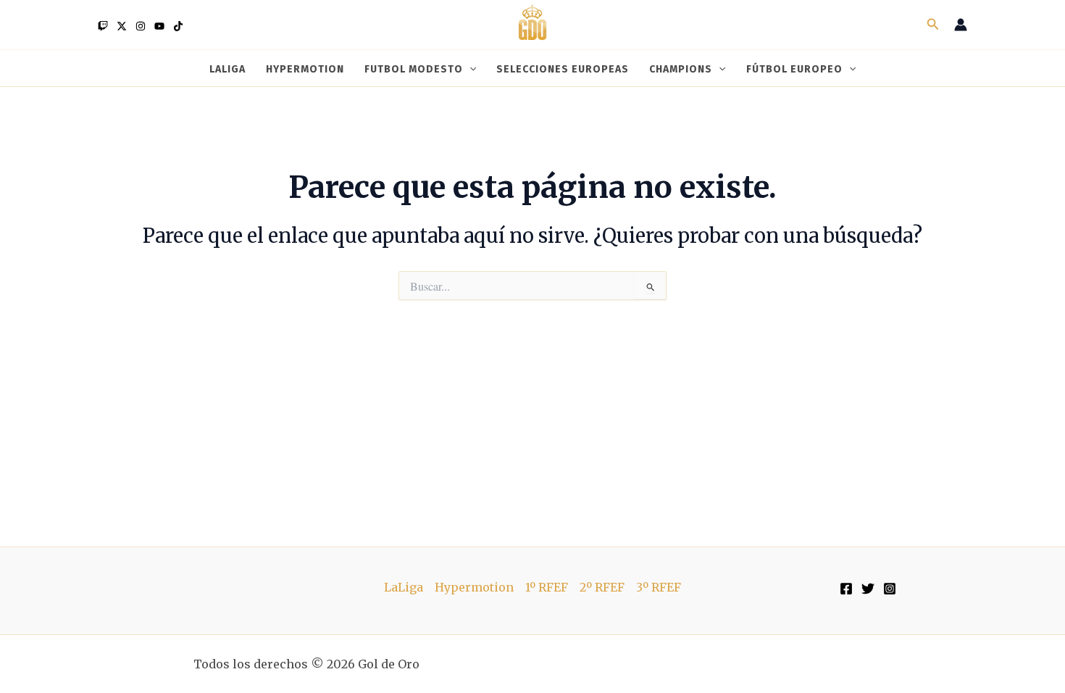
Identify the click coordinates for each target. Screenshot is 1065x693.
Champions (680, 69)
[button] (933, 24)
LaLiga (227, 69)
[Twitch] (103, 26)
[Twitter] (122, 26)
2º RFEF (602, 587)
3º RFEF (658, 587)
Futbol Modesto (413, 69)
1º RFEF (546, 587)
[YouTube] (159, 26)
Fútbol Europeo (794, 69)
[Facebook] (846, 588)
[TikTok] (178, 26)
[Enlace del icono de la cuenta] (960, 24)
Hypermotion (305, 69)
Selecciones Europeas (562, 69)
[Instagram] (140, 26)
